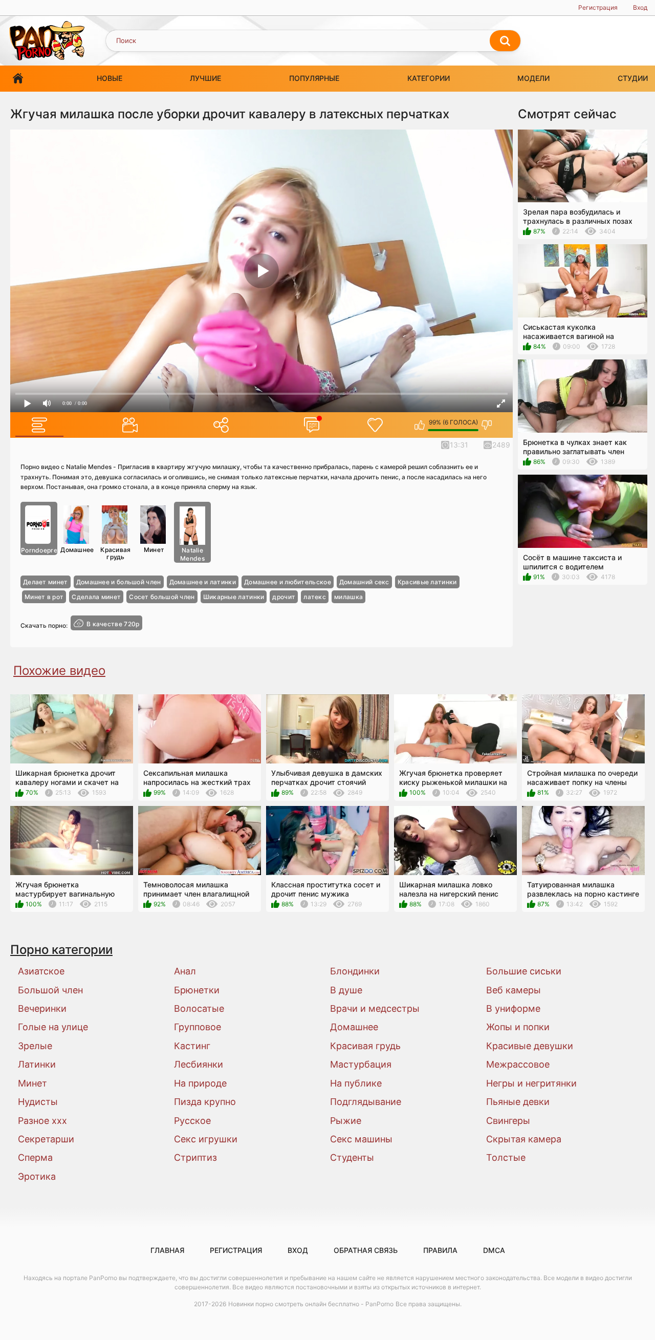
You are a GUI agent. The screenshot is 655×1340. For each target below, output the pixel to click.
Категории (428, 78)
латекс (314, 597)
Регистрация (598, 7)
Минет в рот (44, 597)
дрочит (283, 597)
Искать (505, 41)
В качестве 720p (113, 624)
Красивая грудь (115, 553)
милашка (348, 597)
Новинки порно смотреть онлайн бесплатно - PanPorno (311, 1304)
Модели (533, 78)
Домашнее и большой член (118, 582)
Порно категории (61, 949)
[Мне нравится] (419, 425)
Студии (633, 78)
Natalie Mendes (192, 554)
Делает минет (45, 582)
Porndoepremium (39, 550)
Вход (640, 7)
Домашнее (77, 550)
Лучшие (205, 78)
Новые (109, 78)
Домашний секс (364, 582)
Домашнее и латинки (202, 582)
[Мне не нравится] (487, 425)
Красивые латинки (427, 582)
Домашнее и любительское (287, 582)
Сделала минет (96, 597)
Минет (154, 550)
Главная (18, 79)
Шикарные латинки (234, 597)
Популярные (314, 78)
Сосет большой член (161, 597)
